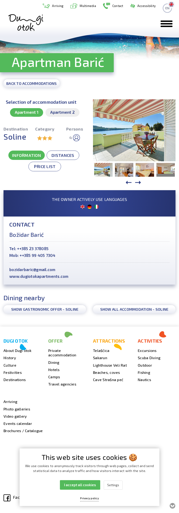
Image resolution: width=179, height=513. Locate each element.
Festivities (12, 372)
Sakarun (100, 357)
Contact (117, 6)
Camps (54, 377)
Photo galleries (16, 409)
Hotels (54, 369)
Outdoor (145, 365)
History (9, 357)
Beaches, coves (106, 372)
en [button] (167, 8)
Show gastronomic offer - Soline (45, 309)
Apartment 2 (62, 112)
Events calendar (17, 423)
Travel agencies (62, 384)
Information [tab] (26, 155)
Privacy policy (89, 498)
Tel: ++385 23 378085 (28, 248)
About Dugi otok (17, 350)
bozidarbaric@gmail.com (32, 269)
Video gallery (15, 416)
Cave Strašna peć (108, 379)
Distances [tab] (63, 155)
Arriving (57, 6)
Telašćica (101, 350)
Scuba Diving (149, 357)
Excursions (147, 350)
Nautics (144, 379)
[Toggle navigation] (166, 23)
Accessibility (146, 6)
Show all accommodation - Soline (134, 309)
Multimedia (88, 6)
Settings (113, 485)
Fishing (144, 372)
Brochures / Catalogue (23, 430)
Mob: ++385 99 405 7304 (32, 255)
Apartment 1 (26, 112)
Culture (9, 365)
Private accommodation (62, 352)
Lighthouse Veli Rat (110, 365)
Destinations (14, 379)
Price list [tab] (45, 166)
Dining (53, 362)
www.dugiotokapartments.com (39, 276)
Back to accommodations (31, 83)
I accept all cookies (80, 485)
